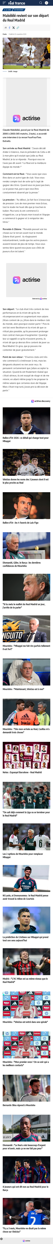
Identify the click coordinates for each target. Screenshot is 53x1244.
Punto (5, 34)
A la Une (7, 10)
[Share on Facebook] (9, 28)
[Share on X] (13, 28)
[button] (5, 3)
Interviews (19, 10)
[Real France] (18, 3)
